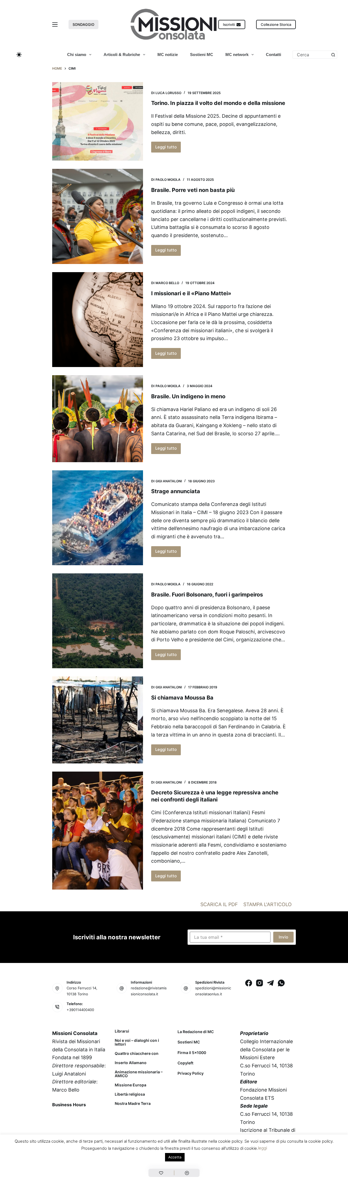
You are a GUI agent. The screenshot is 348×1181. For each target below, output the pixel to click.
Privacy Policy (191, 1073)
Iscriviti (229, 24)
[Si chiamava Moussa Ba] (97, 719)
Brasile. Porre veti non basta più (193, 190)
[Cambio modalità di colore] (19, 54)
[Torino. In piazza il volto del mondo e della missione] (97, 121)
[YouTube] (100, 1117)
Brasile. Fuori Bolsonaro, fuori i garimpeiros (207, 594)
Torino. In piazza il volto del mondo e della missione (218, 103)
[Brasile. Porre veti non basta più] (97, 216)
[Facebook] (248, 983)
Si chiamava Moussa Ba (182, 697)
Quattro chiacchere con (137, 1053)
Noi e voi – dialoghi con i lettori (137, 1042)
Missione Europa (130, 1085)
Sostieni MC (201, 54)
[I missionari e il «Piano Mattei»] (97, 319)
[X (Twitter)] (72, 1117)
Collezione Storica (276, 24)
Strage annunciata (175, 491)
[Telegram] (270, 983)
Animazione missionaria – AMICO (139, 1074)
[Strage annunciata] (97, 517)
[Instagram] (259, 983)
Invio (283, 937)
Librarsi (122, 1031)
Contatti (273, 54)
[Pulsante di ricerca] (333, 54)
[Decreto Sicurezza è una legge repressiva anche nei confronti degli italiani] (97, 831)
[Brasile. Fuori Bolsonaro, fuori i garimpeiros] (97, 620)
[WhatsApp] (281, 983)
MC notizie (167, 54)
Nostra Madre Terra (133, 1103)
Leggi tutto (168, 148)
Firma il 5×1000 (192, 1052)
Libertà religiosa (130, 1094)
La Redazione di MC (196, 1031)
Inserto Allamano (131, 1063)
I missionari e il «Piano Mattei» (191, 293)
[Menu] (55, 24)
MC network (236, 54)
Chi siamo (76, 54)
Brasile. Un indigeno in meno (188, 396)
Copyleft (185, 1063)
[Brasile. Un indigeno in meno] (97, 418)
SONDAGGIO (83, 24)
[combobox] (311, 55)
